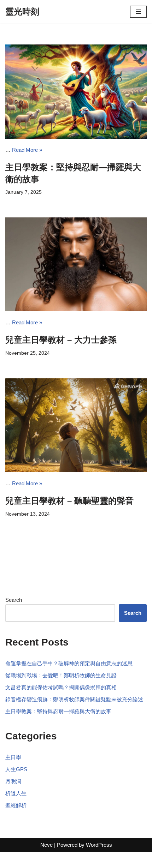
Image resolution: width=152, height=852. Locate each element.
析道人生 (16, 793)
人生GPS (16, 769)
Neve (46, 845)
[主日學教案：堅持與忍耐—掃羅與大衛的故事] (76, 91)
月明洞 (13, 781)
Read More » (27, 150)
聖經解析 (16, 805)
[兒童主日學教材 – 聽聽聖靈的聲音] (76, 425)
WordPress (99, 845)
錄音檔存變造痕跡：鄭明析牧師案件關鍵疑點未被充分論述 (74, 699)
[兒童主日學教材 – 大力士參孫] (76, 264)
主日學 (13, 757)
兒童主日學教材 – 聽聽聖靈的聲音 (69, 500)
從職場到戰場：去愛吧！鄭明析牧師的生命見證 (61, 675)
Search (13, 600)
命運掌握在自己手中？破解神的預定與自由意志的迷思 (69, 663)
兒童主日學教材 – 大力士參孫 (61, 339)
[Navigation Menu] (138, 12)
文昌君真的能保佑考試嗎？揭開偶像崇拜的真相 (61, 687)
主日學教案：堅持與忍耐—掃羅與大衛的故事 (58, 711)
